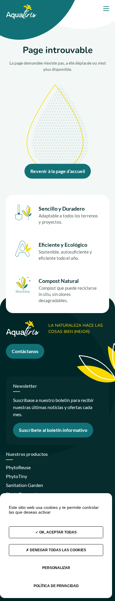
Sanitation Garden (24, 485)
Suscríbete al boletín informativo (53, 430)
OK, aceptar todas (57, 532)
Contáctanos (25, 351)
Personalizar (56, 568)
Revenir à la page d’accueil (57, 171)
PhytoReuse (18, 467)
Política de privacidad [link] (56, 586)
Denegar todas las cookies (57, 550)
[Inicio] (21, 6)
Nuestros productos (27, 454)
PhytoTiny (16, 476)
